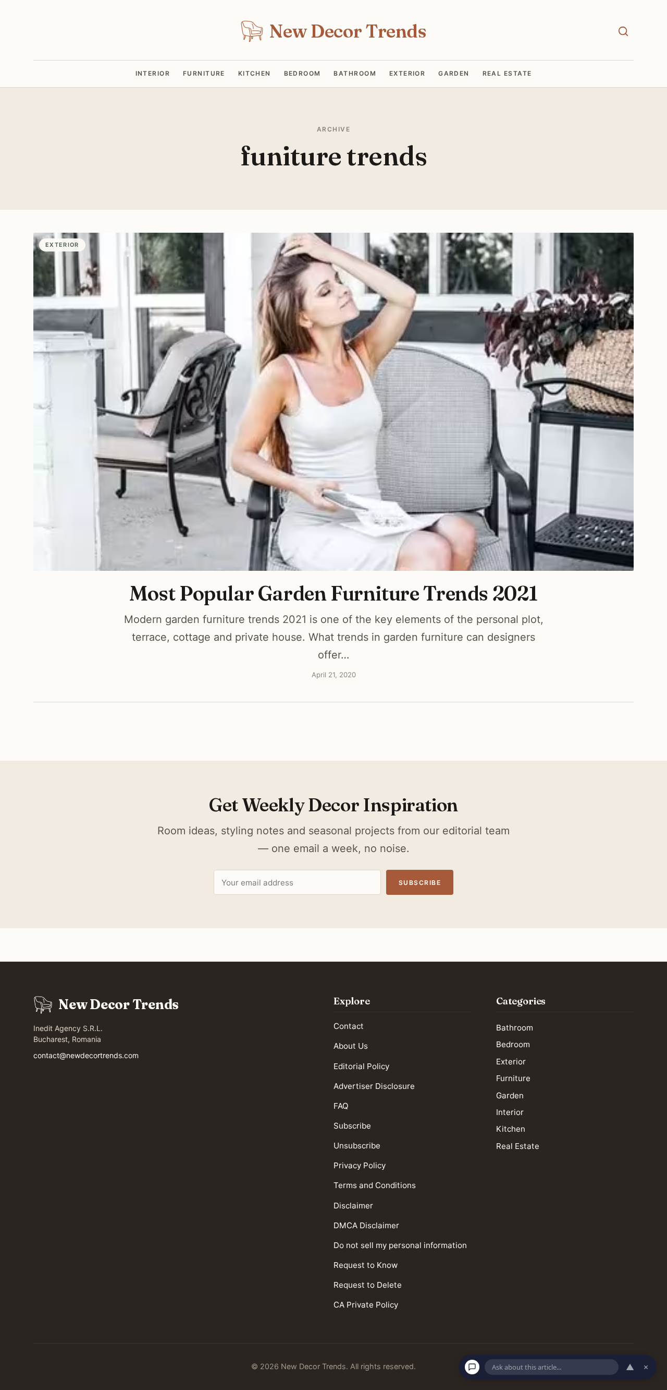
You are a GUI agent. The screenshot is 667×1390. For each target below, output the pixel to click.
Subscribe (420, 882)
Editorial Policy (361, 1066)
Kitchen (254, 73)
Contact (349, 1027)
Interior (152, 73)
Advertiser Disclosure (374, 1086)
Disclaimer (353, 1206)
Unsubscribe (357, 1146)
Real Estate (507, 73)
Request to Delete (368, 1285)
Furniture (204, 73)
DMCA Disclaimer (366, 1225)
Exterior (407, 73)
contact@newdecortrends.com (86, 1055)
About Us (351, 1046)
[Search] (623, 31)
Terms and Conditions (375, 1186)
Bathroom (355, 73)
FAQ (341, 1106)
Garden (454, 73)
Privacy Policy (360, 1166)
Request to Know (366, 1265)
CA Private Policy (366, 1305)
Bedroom (302, 73)
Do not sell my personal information (400, 1245)
